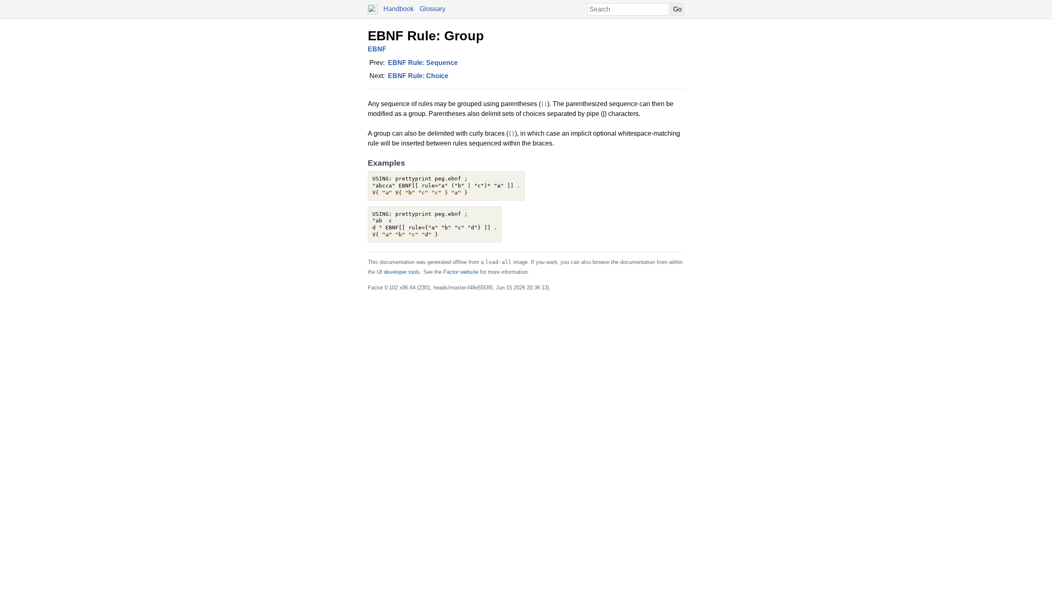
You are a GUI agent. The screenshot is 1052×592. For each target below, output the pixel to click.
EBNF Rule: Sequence (423, 62)
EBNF (377, 49)
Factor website (460, 272)
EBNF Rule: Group (426, 35)
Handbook (398, 8)
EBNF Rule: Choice (418, 75)
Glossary (432, 8)
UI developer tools (398, 272)
